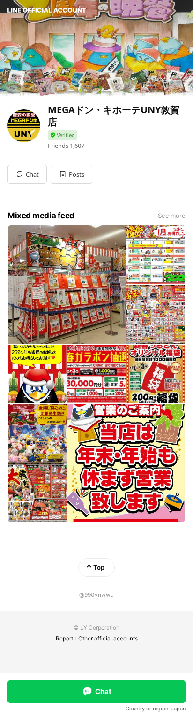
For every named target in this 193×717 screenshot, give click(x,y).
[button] (71, 174)
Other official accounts (108, 638)
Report (64, 638)
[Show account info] (62, 135)
